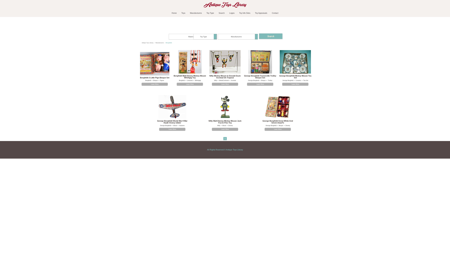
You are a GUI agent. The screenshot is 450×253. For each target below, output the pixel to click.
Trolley (270, 80)
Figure (162, 80)
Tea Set (305, 80)
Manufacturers (196, 13)
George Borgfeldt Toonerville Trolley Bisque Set (260, 77)
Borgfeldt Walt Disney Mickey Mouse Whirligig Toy (190, 77)
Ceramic (298, 80)
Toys (183, 13)
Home (174, 13)
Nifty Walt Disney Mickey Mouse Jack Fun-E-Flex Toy (225, 122)
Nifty (215, 80)
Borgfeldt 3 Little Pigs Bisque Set (154, 78)
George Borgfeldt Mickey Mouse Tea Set (295, 77)
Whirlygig (198, 80)
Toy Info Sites (244, 13)
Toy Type (210, 13)
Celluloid (190, 80)
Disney (230, 125)
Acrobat (233, 80)
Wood (175, 125)
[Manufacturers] (238, 36)
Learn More (155, 84)
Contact (275, 13)
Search (222, 13)
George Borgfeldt (253, 80)
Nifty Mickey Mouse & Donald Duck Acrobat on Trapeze (225, 77)
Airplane (182, 125)
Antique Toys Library (234, 150)
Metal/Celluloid (224, 80)
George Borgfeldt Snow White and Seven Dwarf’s (277, 122)
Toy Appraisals (261, 13)
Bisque (155, 80)
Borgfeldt (148, 80)
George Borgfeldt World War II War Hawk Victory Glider (172, 122)
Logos (231, 13)
